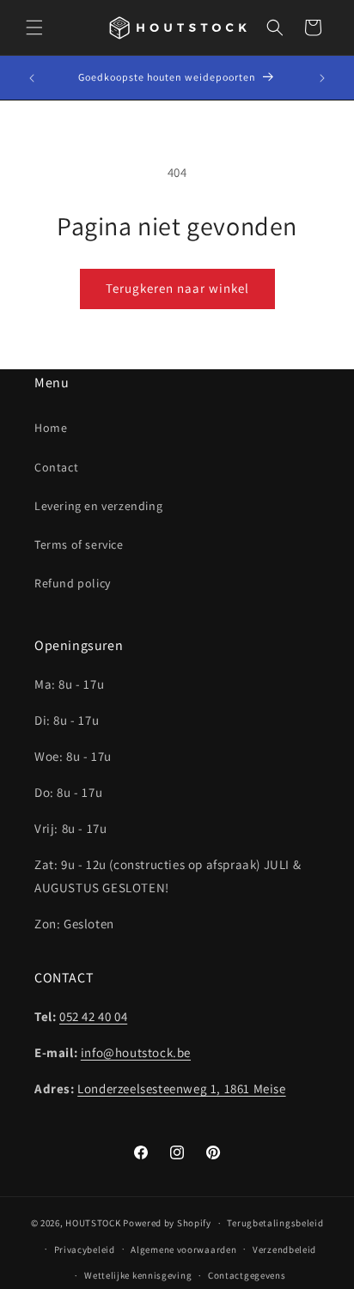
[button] (34, 27)
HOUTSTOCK (92, 1223)
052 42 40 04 (93, 1016)
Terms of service (79, 544)
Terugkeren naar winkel (177, 288)
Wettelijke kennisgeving (138, 1275)
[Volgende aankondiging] (322, 78)
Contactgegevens (247, 1275)
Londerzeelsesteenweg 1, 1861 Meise (181, 1088)
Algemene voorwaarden (183, 1249)
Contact (56, 467)
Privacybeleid (84, 1249)
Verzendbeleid (284, 1249)
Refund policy (72, 583)
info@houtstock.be (136, 1052)
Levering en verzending (98, 506)
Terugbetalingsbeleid (275, 1223)
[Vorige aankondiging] (32, 78)
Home (50, 427)
